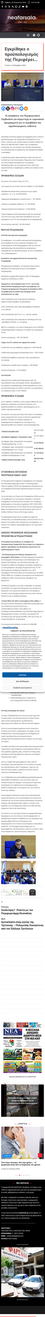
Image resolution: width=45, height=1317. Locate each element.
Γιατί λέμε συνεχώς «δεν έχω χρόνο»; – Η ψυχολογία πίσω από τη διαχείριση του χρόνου (20, 1163)
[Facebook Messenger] (21, 109)
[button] (5, 1153)
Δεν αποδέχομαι (22, 681)
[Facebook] (3, 109)
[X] (8, 109)
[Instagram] (12, 109)
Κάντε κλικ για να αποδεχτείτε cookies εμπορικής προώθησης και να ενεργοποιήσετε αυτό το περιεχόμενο (22, 1100)
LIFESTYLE (7, 1155)
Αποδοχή (22, 675)
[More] (26, 109)
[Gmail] (17, 109)
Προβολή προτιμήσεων (22, 688)
